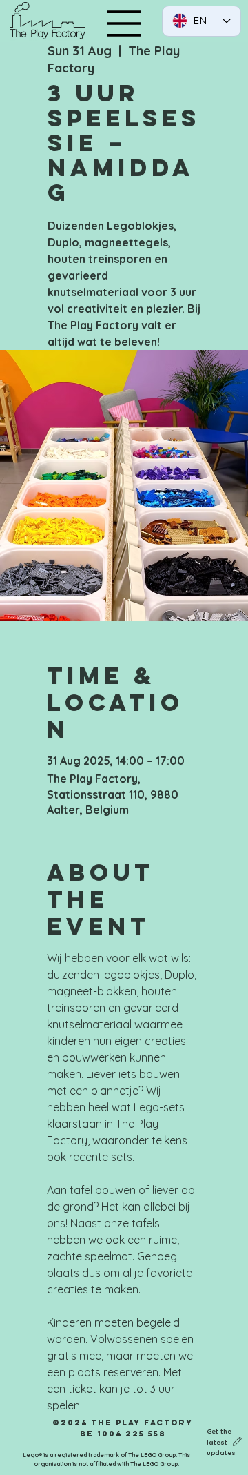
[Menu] (124, 23)
